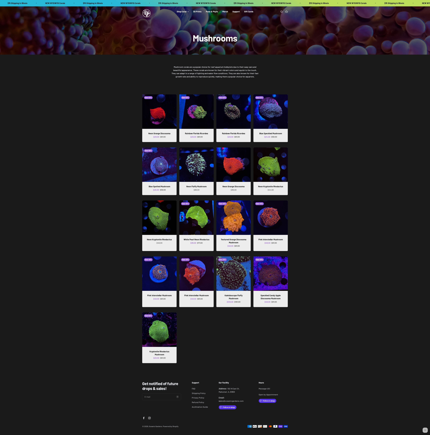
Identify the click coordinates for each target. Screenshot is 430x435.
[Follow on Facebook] (143, 418)
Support (236, 11)
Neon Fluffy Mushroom (196, 186)
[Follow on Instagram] (149, 418)
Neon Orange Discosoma (159, 133)
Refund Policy (198, 402)
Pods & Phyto (212, 11)
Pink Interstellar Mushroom (270, 239)
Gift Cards (248, 11)
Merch (225, 11)
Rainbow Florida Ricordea (196, 133)
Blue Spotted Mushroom (159, 186)
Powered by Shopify (170, 426)
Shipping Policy (199, 393)
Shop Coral (181, 11)
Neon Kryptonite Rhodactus (270, 186)
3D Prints (197, 11)
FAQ (193, 388)
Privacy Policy (198, 397)
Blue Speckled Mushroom (270, 133)
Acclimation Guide (200, 407)
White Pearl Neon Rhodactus (196, 239)
